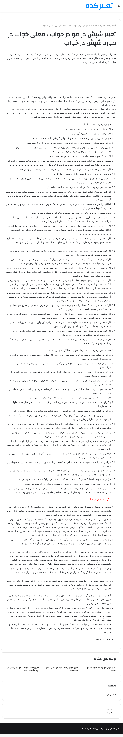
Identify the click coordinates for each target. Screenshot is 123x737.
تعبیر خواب (111, 709)
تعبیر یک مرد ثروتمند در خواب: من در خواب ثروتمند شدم (23, 669)
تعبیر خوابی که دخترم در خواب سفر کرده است (62, 669)
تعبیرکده (110, 25)
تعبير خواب (100, 25)
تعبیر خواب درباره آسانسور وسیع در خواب (100, 669)
